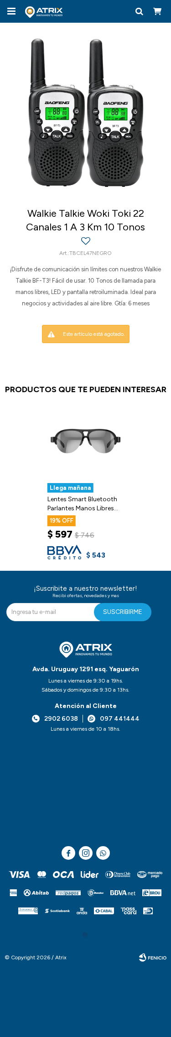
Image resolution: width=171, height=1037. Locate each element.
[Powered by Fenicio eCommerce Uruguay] (152, 957)
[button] (139, 11)
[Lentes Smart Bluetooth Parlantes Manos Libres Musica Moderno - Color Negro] (85, 442)
